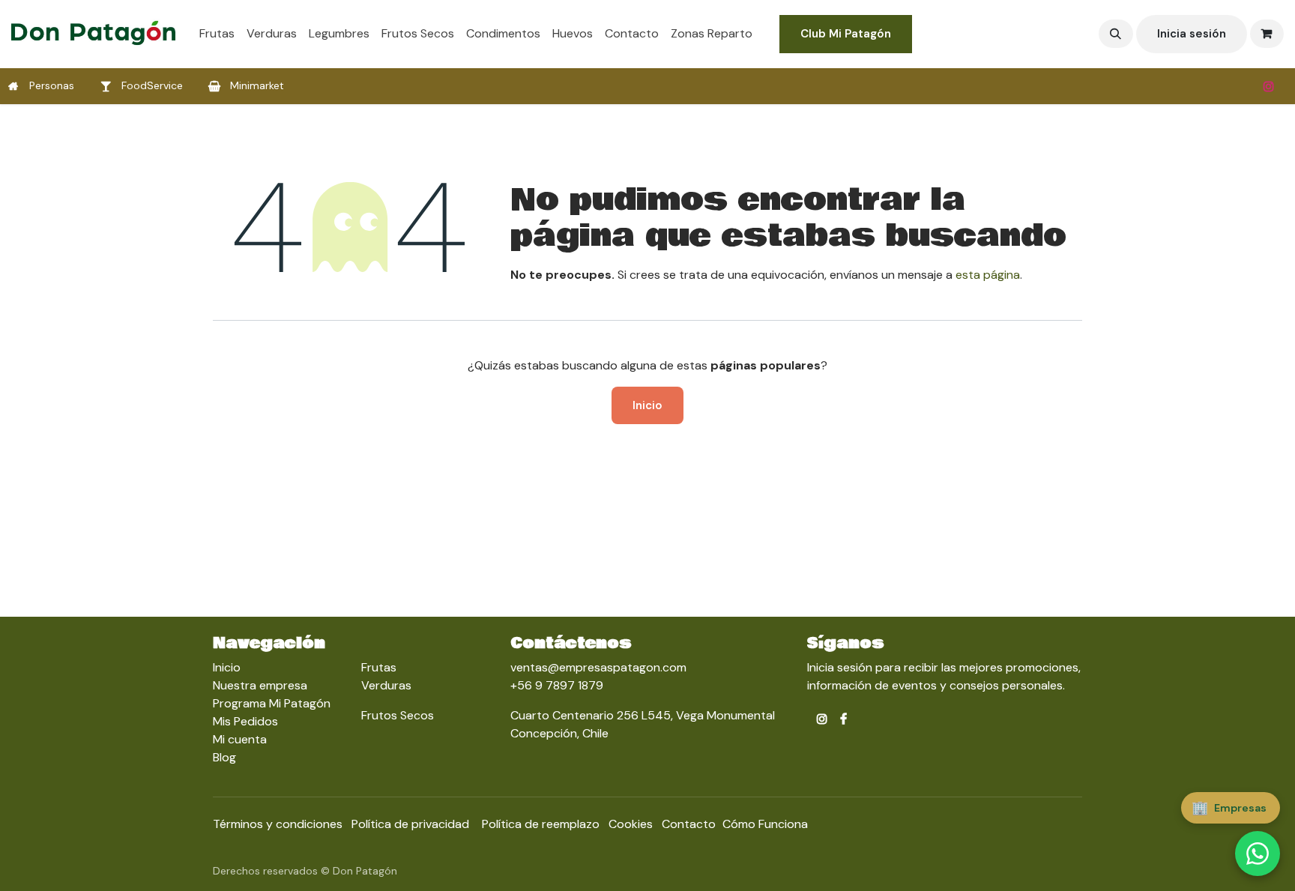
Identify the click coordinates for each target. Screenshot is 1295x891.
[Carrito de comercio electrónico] (1267, 33)
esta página (988, 275)
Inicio (647, 405)
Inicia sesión (1191, 33)
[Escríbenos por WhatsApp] (1257, 853)
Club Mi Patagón (845, 33)
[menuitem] (217, 34)
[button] (1116, 33)
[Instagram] (1269, 86)
